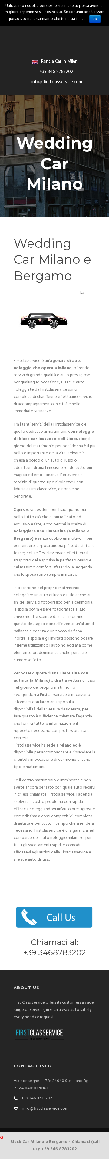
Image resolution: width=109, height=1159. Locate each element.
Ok (95, 19)
